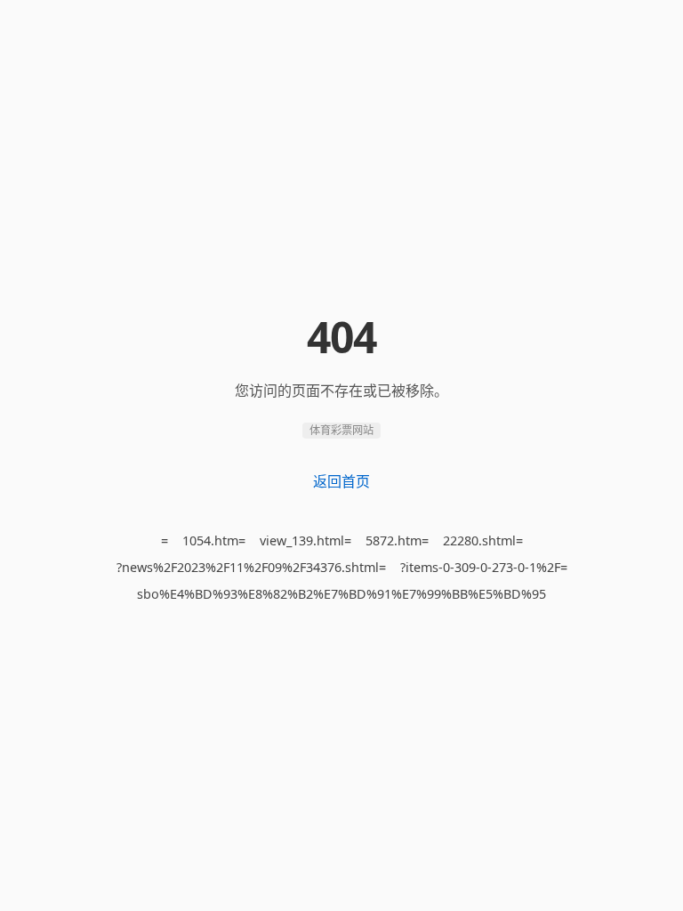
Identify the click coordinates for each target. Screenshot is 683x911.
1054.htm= (213, 540)
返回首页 (341, 481)
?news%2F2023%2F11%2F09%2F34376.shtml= (251, 567)
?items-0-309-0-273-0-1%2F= (483, 567)
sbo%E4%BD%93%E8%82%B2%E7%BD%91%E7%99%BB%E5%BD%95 (341, 593)
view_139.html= (305, 540)
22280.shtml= (483, 540)
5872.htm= (397, 540)
